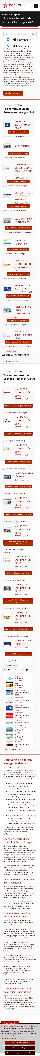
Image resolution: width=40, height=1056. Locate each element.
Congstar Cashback (13, 441)
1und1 (21, 944)
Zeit (33, 887)
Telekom (29, 79)
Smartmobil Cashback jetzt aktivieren (18, 601)
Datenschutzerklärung (8, 1038)
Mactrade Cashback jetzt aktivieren (18, 629)
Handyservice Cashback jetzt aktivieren (18, 542)
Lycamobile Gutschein (14, 300)
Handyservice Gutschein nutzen (18, 228)
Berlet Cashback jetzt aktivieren (18, 573)
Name (23, 979)
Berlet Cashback (12, 580)
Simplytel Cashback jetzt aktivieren (18, 514)
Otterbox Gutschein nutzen (18, 181)
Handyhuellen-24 (21, 728)
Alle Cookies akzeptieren (20, 1043)
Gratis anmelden (13, 93)
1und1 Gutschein (13, 136)
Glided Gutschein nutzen (18, 153)
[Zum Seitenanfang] (36, 1053)
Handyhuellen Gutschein (15, 346)
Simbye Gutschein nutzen (18, 249)
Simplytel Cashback (13, 522)
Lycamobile (19, 705)
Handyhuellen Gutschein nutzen (18, 342)
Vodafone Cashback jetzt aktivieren (18, 406)
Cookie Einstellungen (20, 1048)
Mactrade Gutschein (14, 278)
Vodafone (26, 931)
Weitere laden (12, 351)
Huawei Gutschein (13, 325)
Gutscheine (24, 39)
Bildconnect (19, 713)
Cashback (23, 46)
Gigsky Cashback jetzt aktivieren (18, 654)
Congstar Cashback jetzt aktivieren (18, 434)
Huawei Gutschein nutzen (18, 320)
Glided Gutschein (13, 158)
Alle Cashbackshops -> (12, 749)
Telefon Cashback (13, 494)
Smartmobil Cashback (14, 608)
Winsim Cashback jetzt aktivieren (18, 462)
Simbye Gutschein (13, 254)
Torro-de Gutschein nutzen (18, 206)
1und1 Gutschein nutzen (18, 132)
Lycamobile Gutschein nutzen (18, 296)
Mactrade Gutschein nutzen (18, 274)
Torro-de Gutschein (13, 210)
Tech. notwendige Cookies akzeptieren (20, 1053)
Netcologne (19, 698)
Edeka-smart (19, 735)
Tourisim (18, 742)
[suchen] (31, 5)
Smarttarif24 (19, 720)
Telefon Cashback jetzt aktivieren (18, 486)
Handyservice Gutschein (15, 232)
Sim (16, 683)
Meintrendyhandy (21, 690)
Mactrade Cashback (13, 636)
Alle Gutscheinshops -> (12, 361)
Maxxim (18, 676)
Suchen (32, 34)
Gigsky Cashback (12, 661)
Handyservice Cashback (15, 550)
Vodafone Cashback (14, 413)
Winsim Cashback (13, 469)
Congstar (15, 968)
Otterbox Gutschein (14, 186)
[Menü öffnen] (36, 6)
